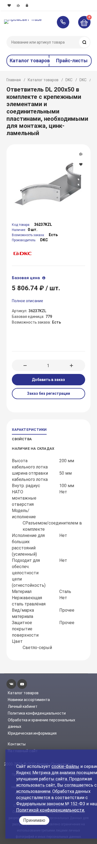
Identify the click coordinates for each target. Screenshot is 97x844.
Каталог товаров (43, 80)
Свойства (22, 439)
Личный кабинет (22, 706)
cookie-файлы (65, 766)
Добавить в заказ (48, 379)
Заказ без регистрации (48, 393)
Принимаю (34, 820)
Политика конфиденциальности (37, 713)
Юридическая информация (32, 733)
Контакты (17, 744)
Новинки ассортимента (29, 700)
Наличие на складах (33, 449)
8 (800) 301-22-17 (65, 22)
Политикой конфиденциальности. (50, 810)
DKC (68, 80)
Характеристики (29, 430)
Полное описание (27, 301)
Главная (13, 80)
